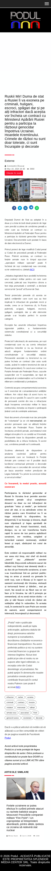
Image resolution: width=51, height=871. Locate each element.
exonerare (27, 718)
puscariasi (25, 713)
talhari (32, 708)
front (35, 713)
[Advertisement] (25, 59)
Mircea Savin (13, 836)
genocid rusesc (13, 718)
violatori (10, 708)
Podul (8, 738)
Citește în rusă (14, 173)
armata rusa (11, 713)
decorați (39, 718)
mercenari (21, 708)
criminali (10, 702)
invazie (32, 702)
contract (21, 702)
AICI (32, 269)
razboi (20, 697)
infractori (10, 697)
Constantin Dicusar (15, 166)
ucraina (30, 697)
